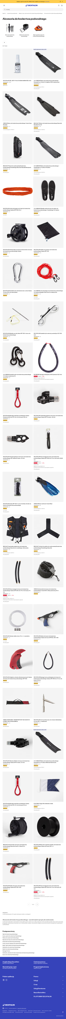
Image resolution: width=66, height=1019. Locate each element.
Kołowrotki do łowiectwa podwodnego (11, 941)
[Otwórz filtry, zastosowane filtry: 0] (4, 42)
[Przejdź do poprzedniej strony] (28, 904)
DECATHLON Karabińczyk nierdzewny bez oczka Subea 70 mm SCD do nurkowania (17, 291)
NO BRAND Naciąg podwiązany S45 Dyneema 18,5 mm (48, 374)
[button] (44, 378)
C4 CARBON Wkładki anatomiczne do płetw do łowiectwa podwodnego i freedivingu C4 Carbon (46, 209)
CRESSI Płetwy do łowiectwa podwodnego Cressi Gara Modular (17, 124)
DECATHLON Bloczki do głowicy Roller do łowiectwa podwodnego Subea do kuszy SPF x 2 (47, 845)
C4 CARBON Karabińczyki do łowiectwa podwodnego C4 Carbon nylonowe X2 (17, 375)
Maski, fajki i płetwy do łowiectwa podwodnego (13, 945)
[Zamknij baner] (62, 2)
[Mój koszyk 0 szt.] (61, 5)
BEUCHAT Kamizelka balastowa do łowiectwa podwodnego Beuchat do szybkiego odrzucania (15, 547)
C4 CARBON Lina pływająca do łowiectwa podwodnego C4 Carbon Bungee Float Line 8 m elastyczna (48, 291)
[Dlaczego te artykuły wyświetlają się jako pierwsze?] (3, 46)
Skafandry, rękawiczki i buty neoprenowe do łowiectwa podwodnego (18, 952)
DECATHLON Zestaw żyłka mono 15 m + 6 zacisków (16, 636)
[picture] (18, 64)
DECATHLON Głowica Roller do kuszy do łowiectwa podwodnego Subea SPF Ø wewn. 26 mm (16, 761)
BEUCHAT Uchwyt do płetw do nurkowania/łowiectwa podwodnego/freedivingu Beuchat (48, 547)
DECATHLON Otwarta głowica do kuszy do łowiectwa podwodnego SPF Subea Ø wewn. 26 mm (17, 457)
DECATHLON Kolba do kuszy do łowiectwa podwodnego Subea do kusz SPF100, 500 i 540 (46, 636)
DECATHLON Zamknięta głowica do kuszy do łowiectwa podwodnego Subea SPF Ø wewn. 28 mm (48, 416)
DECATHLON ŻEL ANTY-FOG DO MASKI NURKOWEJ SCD (17, 80)
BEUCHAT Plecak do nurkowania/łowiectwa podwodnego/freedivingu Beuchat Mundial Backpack (17, 166)
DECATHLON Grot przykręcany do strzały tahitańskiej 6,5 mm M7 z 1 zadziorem (47, 720)
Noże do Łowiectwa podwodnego (9, 35)
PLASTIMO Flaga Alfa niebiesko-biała (43, 803)
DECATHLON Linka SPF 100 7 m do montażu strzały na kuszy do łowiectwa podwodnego (17, 504)
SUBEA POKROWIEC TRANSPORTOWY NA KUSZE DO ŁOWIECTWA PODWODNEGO (16, 720)
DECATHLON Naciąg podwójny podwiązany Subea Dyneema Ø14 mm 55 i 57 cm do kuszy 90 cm (16, 804)
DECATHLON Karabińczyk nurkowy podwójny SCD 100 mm (48, 334)
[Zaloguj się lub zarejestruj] (58, 5)
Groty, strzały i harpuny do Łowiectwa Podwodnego (14, 943)
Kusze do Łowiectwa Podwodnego (10, 954)
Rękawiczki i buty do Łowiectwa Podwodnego (13, 939)
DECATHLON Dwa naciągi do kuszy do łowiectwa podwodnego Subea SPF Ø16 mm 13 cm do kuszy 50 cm (47, 887)
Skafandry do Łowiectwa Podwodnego (11, 947)
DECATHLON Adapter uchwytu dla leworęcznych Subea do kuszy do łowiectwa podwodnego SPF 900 (17, 678)
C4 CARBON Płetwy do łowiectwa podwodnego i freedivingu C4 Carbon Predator (46, 166)
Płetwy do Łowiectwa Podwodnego (11, 937)
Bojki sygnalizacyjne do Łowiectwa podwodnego (38, 35)
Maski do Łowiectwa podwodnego (10, 949)
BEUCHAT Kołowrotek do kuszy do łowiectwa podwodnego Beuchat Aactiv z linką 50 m (15, 845)
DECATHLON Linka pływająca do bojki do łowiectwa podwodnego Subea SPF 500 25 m (16, 209)
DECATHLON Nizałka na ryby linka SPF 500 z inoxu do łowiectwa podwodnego (16, 334)
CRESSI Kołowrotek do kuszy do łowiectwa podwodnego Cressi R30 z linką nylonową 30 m (46, 589)
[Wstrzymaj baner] (60, 2)
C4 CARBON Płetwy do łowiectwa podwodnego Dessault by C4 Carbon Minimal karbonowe (46, 761)
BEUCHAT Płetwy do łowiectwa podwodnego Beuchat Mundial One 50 (48, 124)
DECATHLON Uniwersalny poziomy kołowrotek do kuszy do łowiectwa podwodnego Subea (17, 250)
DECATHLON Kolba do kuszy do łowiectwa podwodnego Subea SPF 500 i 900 (14, 886)
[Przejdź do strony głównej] (31, 5)
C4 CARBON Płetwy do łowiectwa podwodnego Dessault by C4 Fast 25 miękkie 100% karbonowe (46, 81)
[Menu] (4, 5)
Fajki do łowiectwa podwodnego (10, 934)
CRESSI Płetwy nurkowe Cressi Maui (43, 503)
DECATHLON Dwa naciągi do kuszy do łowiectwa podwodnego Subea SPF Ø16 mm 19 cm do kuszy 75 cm (16, 590)
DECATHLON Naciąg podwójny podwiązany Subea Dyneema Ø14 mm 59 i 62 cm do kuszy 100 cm (16, 416)
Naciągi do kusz (6, 950)
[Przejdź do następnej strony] (37, 904)
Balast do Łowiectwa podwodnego (24, 35)
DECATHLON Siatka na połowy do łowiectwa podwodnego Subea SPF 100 (45, 250)
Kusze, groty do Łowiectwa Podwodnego (12, 936)
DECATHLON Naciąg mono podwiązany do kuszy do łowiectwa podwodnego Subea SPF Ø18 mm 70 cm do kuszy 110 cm (48, 679)
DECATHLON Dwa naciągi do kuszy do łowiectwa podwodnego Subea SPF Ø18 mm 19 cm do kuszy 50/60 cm (48, 458)
